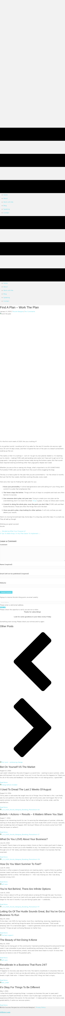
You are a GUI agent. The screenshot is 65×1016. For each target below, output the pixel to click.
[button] (3, 607)
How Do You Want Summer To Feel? (20, 864)
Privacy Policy (41, 1007)
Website (3, 583)
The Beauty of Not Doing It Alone (18, 939)
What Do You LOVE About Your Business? (24, 839)
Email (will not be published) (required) (14, 574)
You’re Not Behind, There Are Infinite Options (25, 888)
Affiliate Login (5, 1012)
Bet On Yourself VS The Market (17, 766)
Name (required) (6, 564)
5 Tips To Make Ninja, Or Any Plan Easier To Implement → (20, 533)
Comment (3, 545)
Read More (4, 782)
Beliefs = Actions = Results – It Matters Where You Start (31, 814)
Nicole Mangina (18, 311)
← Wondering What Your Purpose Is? (13, 531)
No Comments (30, 311)
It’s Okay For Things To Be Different (20, 987)
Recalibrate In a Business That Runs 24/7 (23, 964)
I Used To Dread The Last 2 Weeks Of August (25, 789)
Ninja (34, 501)
